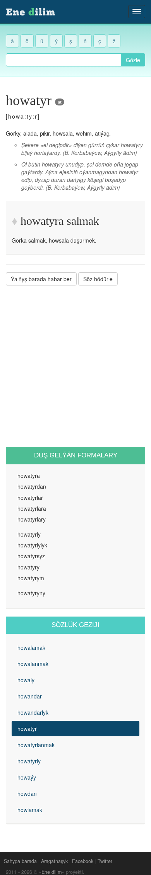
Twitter (105, 861)
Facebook (82, 861)
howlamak (29, 810)
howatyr (27, 728)
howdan (27, 793)
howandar (29, 696)
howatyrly (29, 761)
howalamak (31, 647)
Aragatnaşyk (54, 861)
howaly (25, 680)
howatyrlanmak (36, 745)
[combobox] (63, 59)
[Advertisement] (75, 366)
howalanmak (32, 664)
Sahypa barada (20, 861)
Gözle (133, 60)
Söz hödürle (98, 279)
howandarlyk (32, 712)
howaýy (26, 777)
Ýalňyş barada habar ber (41, 279)
